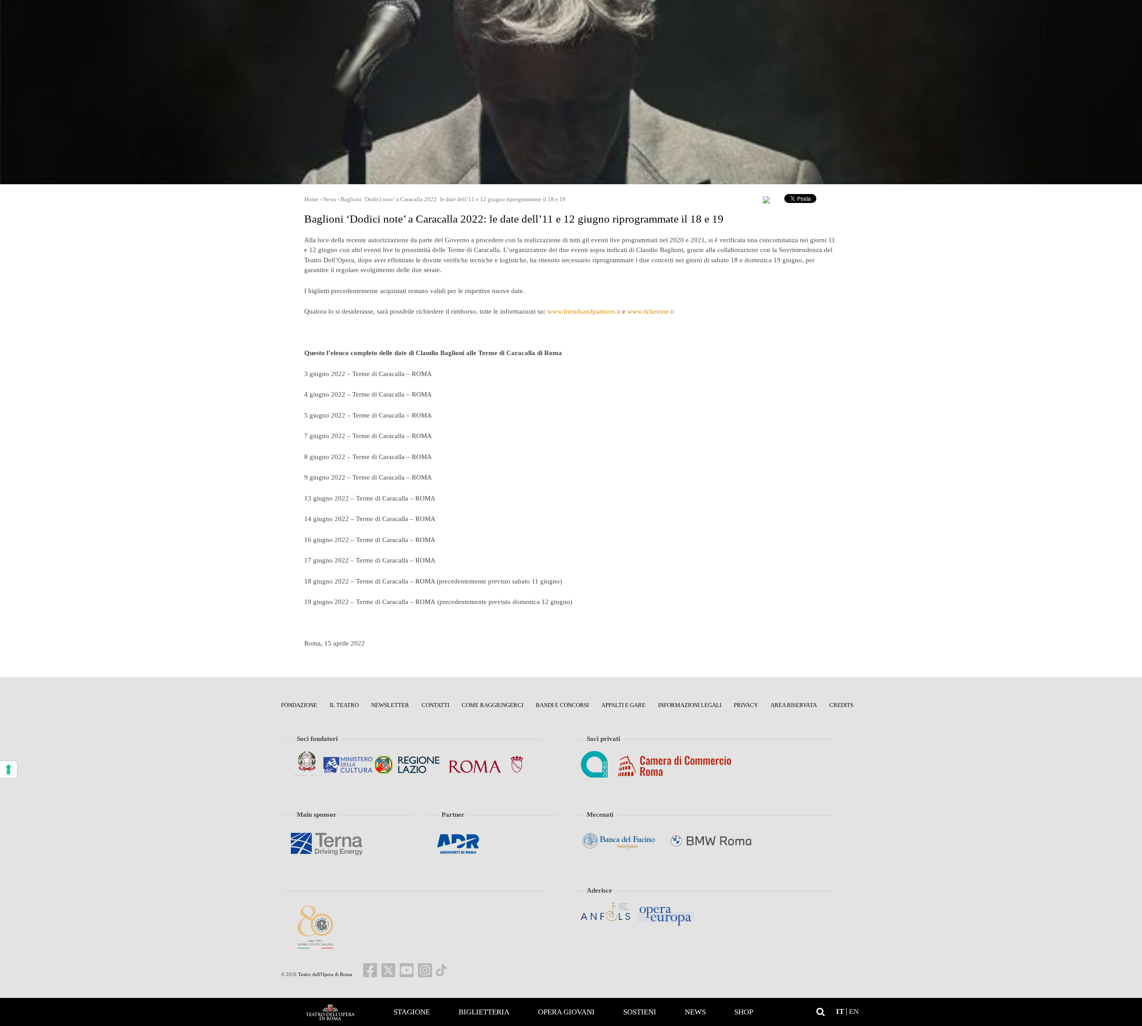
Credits (841, 705)
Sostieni (639, 1012)
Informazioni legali (689, 705)
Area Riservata (793, 705)
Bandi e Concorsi (562, 705)
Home (330, 1012)
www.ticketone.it (650, 311)
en (854, 1011)
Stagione (411, 1012)
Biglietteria (484, 1012)
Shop (743, 1012)
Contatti (435, 705)
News (695, 1012)
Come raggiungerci (492, 705)
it (840, 1011)
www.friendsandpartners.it (584, 311)
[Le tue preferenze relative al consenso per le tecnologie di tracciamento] (8, 769)
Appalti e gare (623, 705)
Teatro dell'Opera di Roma (324, 974)
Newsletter (390, 705)
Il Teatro (344, 705)
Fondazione (299, 705)
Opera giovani (566, 1012)
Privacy (746, 705)
